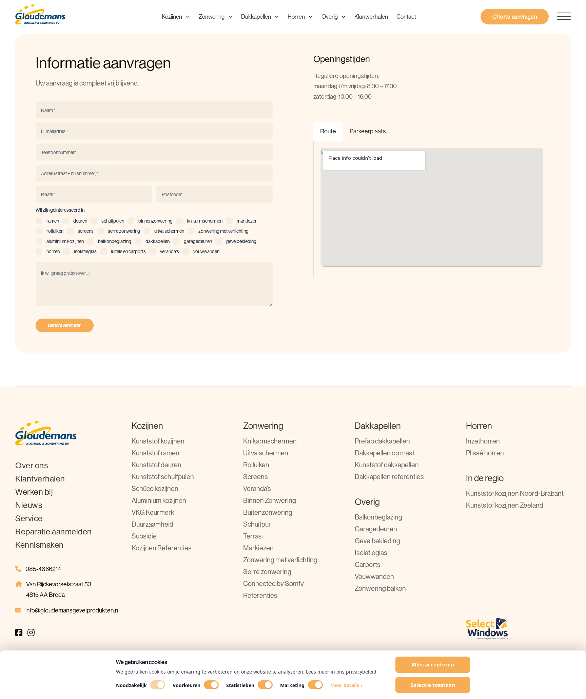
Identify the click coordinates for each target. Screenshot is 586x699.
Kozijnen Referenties (162, 548)
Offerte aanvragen (514, 16)
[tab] (328, 131)
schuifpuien (112, 221)
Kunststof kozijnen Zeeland (504, 505)
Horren (296, 16)
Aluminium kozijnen (159, 500)
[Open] (560, 17)
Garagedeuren (376, 529)
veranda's (169, 251)
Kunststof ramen (155, 453)
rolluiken (54, 231)
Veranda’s (257, 488)
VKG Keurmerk (153, 512)
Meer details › (346, 685)
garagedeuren (198, 241)
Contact (406, 16)
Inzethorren (483, 441)
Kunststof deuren (156, 464)
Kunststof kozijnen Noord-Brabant (515, 493)
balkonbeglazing (114, 241)
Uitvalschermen (265, 453)
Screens (255, 476)
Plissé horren (485, 453)
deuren (80, 221)
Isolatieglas (371, 552)
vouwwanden (206, 251)
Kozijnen (172, 16)
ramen (52, 221)
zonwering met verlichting (223, 231)
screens (86, 231)
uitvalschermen (169, 231)
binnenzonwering (155, 221)
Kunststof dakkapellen (387, 464)
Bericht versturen (64, 325)
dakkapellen (157, 241)
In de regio (485, 478)
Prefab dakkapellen (382, 441)
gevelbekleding (241, 241)
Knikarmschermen (270, 441)
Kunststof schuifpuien (163, 476)
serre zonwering (124, 231)
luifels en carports (128, 251)
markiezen (247, 221)
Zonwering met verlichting (280, 559)
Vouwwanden (374, 576)
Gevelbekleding (377, 540)
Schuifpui (256, 524)
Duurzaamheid (152, 524)
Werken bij (34, 492)
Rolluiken (256, 464)
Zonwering (211, 16)
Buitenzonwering (267, 512)
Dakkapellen (256, 16)
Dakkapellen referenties (389, 476)
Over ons (31, 465)
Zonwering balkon (380, 588)
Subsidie (144, 536)
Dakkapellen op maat (384, 453)
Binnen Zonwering (269, 500)
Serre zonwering (267, 571)
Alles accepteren (432, 664)
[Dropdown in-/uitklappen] (187, 16)
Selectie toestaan (433, 684)
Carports (367, 564)
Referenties (260, 595)
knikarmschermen (204, 221)
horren (53, 251)
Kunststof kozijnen (158, 441)
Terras (252, 536)
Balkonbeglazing (378, 517)
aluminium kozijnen (65, 241)
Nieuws (28, 505)
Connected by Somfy (273, 583)
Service (29, 518)
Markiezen (258, 548)
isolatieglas (85, 251)
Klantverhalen (371, 16)
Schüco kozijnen (155, 488)
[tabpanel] (431, 209)
